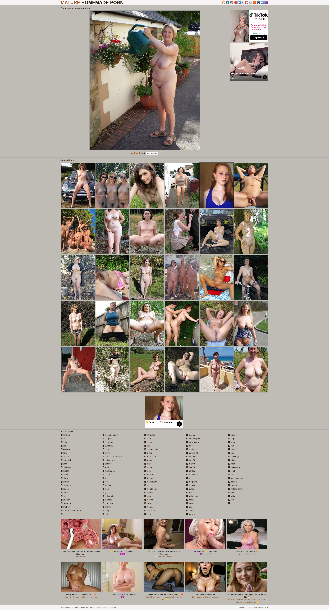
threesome (235, 467)
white (232, 496)
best (64, 464)
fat (105, 478)
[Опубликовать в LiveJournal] (242, 2)
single (233, 438)
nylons (191, 435)
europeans (109, 471)
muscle (149, 500)
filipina (107, 485)
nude (148, 514)
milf (148, 485)
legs (148, 471)
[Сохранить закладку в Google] (231, 2)
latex (148, 464)
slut (232, 446)
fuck (106, 489)
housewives (152, 449)
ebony (107, 464)
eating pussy (110, 460)
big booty (66, 467)
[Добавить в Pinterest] (246, 2)
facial (107, 474)
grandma (108, 503)
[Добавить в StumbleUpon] (254, 2)
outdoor (192, 449)
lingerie (150, 478)
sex (190, 507)
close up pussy (111, 435)
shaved (191, 514)
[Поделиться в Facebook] (227, 2)
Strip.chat (234, 78)
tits (231, 474)
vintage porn (236, 489)
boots (65, 492)
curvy (107, 453)
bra (64, 496)
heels (149, 438)
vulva (232, 492)
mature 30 (193, 453)
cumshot (108, 446)
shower (233, 435)
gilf (106, 492)
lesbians (150, 474)
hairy (106, 510)
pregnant (192, 482)
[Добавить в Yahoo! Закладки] (266, 2)
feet (106, 482)
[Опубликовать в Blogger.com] (223, 2)
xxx (232, 503)
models (149, 492)
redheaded (193, 496)
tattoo (233, 460)
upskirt (233, 482)
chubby (66, 507)
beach (65, 456)
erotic (107, 467)
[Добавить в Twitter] (262, 2)
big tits (65, 471)
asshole (66, 449)
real (190, 492)
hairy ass (108, 514)
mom (148, 496)
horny (149, 442)
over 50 (191, 460)
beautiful (66, 460)
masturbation (152, 482)
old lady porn (194, 438)
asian (65, 442)
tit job (232, 471)
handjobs (150, 435)
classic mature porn (71, 510)
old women (193, 442)
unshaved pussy (237, 478)
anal (64, 438)
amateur (66, 435)
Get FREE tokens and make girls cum (245, 74)
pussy (191, 489)
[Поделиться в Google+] (235, 2)
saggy (191, 500)
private (191, 485)
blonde (65, 482)
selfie (191, 503)
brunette (66, 500)
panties (191, 471)
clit (64, 514)
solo (232, 453)
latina (149, 467)
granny (107, 507)
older (190, 446)
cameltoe (66, 503)
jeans (149, 460)
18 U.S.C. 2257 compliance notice (102, 607)
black (65, 478)
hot (148, 446)
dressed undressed (113, 456)
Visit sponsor (152, 153)
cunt (106, 449)
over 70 (191, 467)
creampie (108, 442)
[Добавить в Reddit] (250, 2)
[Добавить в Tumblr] (258, 2)
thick (232, 464)
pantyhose (193, 474)
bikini (65, 474)
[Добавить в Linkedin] (239, 2)
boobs (65, 489)
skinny (233, 442)
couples (108, 438)
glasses (108, 500)
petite (191, 478)
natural (149, 503)
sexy (190, 510)
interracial (151, 456)
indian (149, 453)
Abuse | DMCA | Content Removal (74, 607)
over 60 (191, 464)
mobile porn (152, 489)
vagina (233, 485)
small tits (234, 449)
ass (64, 446)
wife (232, 500)
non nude (150, 510)
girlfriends (109, 496)
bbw (64, 453)
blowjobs (66, 485)
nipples (149, 507)
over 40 (191, 456)
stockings (234, 456)
